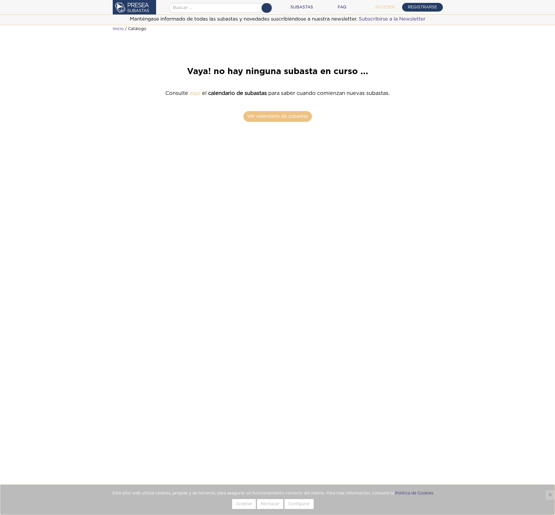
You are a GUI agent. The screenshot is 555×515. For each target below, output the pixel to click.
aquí (195, 93)
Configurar (299, 504)
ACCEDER (385, 7)
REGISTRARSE (422, 7)
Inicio (118, 29)
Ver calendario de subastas (277, 116)
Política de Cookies (414, 493)
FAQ (342, 7)
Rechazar (270, 504)
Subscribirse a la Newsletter (392, 18)
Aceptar (244, 504)
